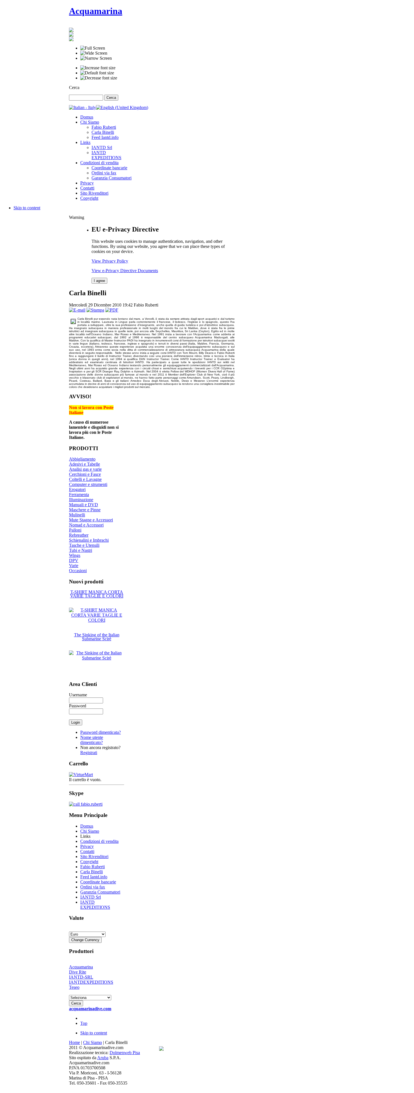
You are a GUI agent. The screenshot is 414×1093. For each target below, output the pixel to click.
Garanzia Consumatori (100, 892)
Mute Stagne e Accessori (91, 519)
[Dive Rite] (71, 30)
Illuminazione (81, 499)
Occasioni (78, 570)
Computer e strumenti (88, 484)
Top (83, 1023)
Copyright (89, 861)
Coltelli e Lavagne (85, 479)
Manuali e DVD (83, 504)
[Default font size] (97, 72)
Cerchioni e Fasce (85, 474)
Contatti (87, 851)
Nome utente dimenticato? (91, 740)
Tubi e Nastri (80, 550)
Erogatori (77, 489)
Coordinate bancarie (98, 881)
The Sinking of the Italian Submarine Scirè (96, 636)
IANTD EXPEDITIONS (95, 905)
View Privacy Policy (110, 261)
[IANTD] (71, 35)
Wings (74, 555)
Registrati (88, 752)
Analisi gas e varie (85, 469)
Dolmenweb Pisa (125, 1052)
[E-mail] (77, 310)
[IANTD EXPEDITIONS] (71, 39)
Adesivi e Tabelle (84, 464)
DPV (73, 560)
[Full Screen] (92, 48)
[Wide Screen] (93, 53)
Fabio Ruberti (92, 866)
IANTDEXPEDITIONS (91, 982)
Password (77, 705)
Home (74, 1042)
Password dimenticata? (100, 732)
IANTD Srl (90, 897)
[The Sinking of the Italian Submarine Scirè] (96, 658)
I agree (99, 281)
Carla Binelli (91, 871)
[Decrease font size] (98, 78)
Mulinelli (77, 514)
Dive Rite (77, 972)
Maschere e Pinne (85, 509)
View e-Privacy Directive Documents (125, 270)
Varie (73, 565)
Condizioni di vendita (99, 841)
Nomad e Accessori (86, 525)
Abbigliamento (82, 459)
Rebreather (78, 535)
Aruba (102, 1057)
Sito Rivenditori (94, 856)
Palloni (75, 530)
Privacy (87, 846)
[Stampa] (95, 310)
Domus (86, 826)
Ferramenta (79, 494)
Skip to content (27, 207)
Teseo (74, 987)
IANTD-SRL (81, 977)
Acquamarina (81, 967)
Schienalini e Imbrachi (89, 540)
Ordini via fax (92, 887)
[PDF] (111, 310)
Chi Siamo (89, 831)
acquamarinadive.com (90, 1008)
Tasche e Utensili (84, 545)
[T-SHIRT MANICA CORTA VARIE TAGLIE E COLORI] (96, 620)
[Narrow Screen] (96, 58)
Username (78, 694)
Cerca (74, 87)
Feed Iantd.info (93, 876)
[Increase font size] (97, 67)
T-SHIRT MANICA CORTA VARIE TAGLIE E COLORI (96, 594)
